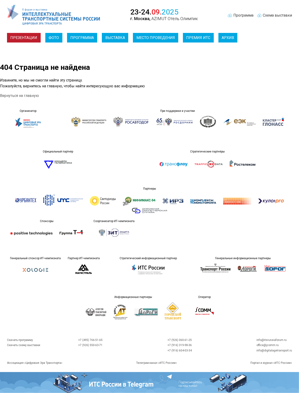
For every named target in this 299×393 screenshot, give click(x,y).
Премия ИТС (198, 37)
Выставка (115, 37)
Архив (228, 37)
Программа (82, 37)
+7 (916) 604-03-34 (179, 350)
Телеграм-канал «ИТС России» (156, 363)
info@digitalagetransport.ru (274, 350)
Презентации (23, 37)
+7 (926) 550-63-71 (90, 345)
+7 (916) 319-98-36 (179, 345)
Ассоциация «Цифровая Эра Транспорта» (34, 363)
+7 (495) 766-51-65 (90, 340)
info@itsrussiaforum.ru (271, 340)
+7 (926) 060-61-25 (179, 340)
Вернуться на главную (19, 95)
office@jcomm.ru (267, 345)
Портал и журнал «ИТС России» (271, 363)
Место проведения (155, 37)
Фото (54, 37)
